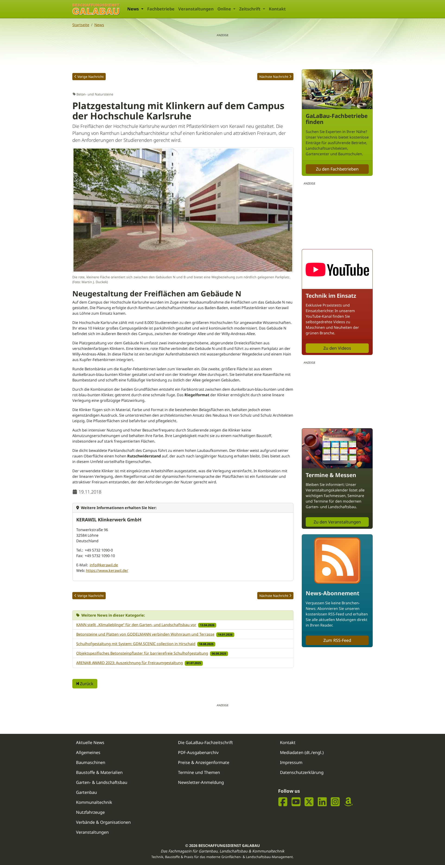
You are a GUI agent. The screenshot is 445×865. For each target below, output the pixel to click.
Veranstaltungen (196, 9)
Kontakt (277, 9)
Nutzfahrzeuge (90, 812)
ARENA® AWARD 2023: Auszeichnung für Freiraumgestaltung (129, 662)
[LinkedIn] (322, 802)
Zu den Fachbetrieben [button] (337, 169)
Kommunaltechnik (94, 802)
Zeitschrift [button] (250, 9)
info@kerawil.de (104, 564)
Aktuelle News (90, 742)
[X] (309, 802)
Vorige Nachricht (90, 76)
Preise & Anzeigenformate (203, 762)
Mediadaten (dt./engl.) (302, 752)
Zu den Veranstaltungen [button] (337, 522)
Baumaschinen (90, 762)
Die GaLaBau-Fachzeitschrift (205, 742)
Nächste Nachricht (273, 76)
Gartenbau (86, 792)
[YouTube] (296, 802)
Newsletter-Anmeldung (201, 782)
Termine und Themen (199, 772)
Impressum (291, 762)
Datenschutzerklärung (302, 772)
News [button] (133, 9)
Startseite (80, 24)
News (99, 24)
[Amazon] (348, 802)
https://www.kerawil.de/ (107, 570)
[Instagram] (335, 802)
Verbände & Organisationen (103, 822)
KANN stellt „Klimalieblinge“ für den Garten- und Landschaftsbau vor (136, 624)
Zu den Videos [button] (337, 348)
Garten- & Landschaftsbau (101, 782)
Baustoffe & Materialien (99, 772)
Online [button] (224, 9)
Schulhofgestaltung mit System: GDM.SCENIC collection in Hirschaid (135, 643)
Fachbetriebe (161, 9)
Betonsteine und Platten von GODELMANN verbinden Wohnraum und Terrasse (145, 634)
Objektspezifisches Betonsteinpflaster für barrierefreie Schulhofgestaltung (142, 653)
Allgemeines (88, 752)
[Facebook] (282, 802)
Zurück (86, 683)
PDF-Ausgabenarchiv (198, 752)
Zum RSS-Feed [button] (337, 640)
